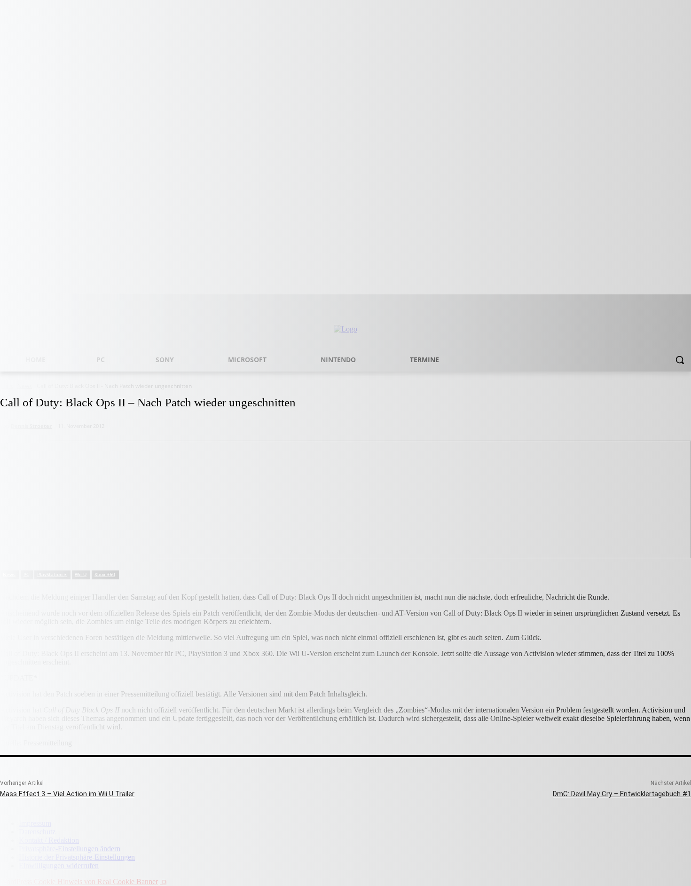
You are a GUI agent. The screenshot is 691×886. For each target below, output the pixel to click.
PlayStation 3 (52, 574)
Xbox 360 (104, 574)
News (9, 574)
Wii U (80, 574)
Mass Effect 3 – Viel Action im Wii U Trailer (67, 794)
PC (26, 574)
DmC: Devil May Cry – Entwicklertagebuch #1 (622, 794)
